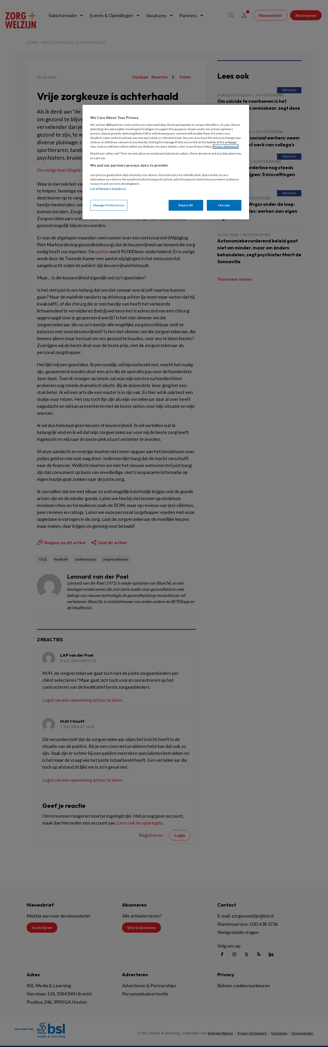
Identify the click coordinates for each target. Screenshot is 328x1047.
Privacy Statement (225, 146)
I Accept (224, 205)
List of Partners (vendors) (108, 188)
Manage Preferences (109, 205)
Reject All (186, 205)
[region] (166, 162)
